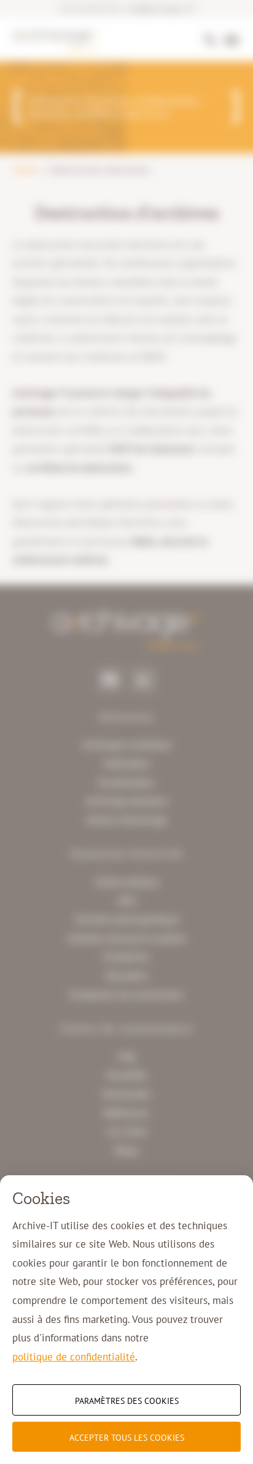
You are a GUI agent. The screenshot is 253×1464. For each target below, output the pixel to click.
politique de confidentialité (73, 1356)
